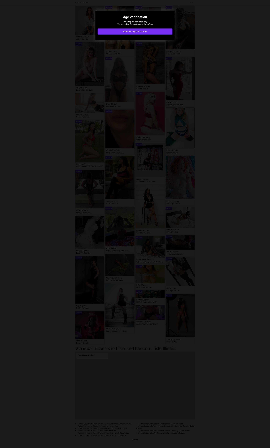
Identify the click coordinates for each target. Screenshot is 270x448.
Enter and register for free (135, 31)
